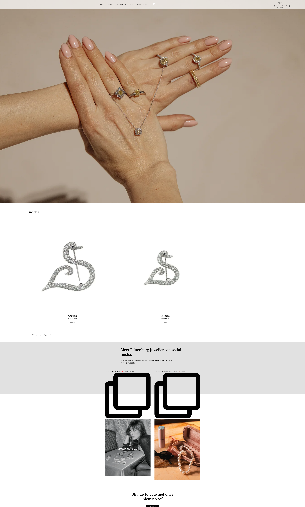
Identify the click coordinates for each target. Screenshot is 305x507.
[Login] (156, 4)
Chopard (72, 316)
